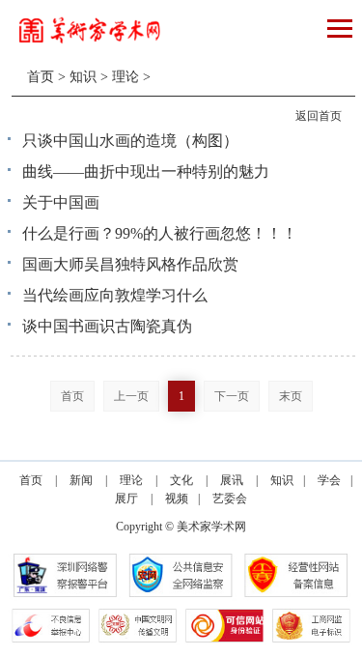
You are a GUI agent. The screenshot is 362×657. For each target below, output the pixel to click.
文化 (181, 480)
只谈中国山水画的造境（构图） (130, 140)
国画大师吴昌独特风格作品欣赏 (130, 264)
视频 (176, 498)
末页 (290, 396)
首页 (40, 77)
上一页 (131, 396)
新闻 (81, 480)
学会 (329, 480)
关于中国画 (60, 202)
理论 (125, 77)
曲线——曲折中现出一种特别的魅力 (145, 171)
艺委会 (229, 498)
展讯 (231, 480)
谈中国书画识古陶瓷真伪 (107, 326)
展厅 (126, 498)
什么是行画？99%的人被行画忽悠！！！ (159, 233)
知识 (83, 77)
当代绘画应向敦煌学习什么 (115, 295)
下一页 (231, 396)
